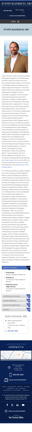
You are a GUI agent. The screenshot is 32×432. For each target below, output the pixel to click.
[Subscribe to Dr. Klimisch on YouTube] (23, 405)
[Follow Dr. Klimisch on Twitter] (12, 405)
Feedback (10, 388)
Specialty (6, 309)
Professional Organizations (11, 305)
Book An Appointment (17, 380)
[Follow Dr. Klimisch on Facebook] (7, 405)
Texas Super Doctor (12, 160)
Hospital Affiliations (9, 300)
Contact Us (16, 347)
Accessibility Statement (12, 390)
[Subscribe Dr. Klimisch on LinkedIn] (17, 405)
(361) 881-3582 (7, 10)
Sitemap (27, 386)
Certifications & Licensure (11, 296)
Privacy (20, 386)
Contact (26, 390)
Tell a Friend (20, 388)
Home (4, 386)
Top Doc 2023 (23, 162)
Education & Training (9, 267)
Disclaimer (12, 386)
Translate (27, 12)
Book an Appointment (17, 16)
